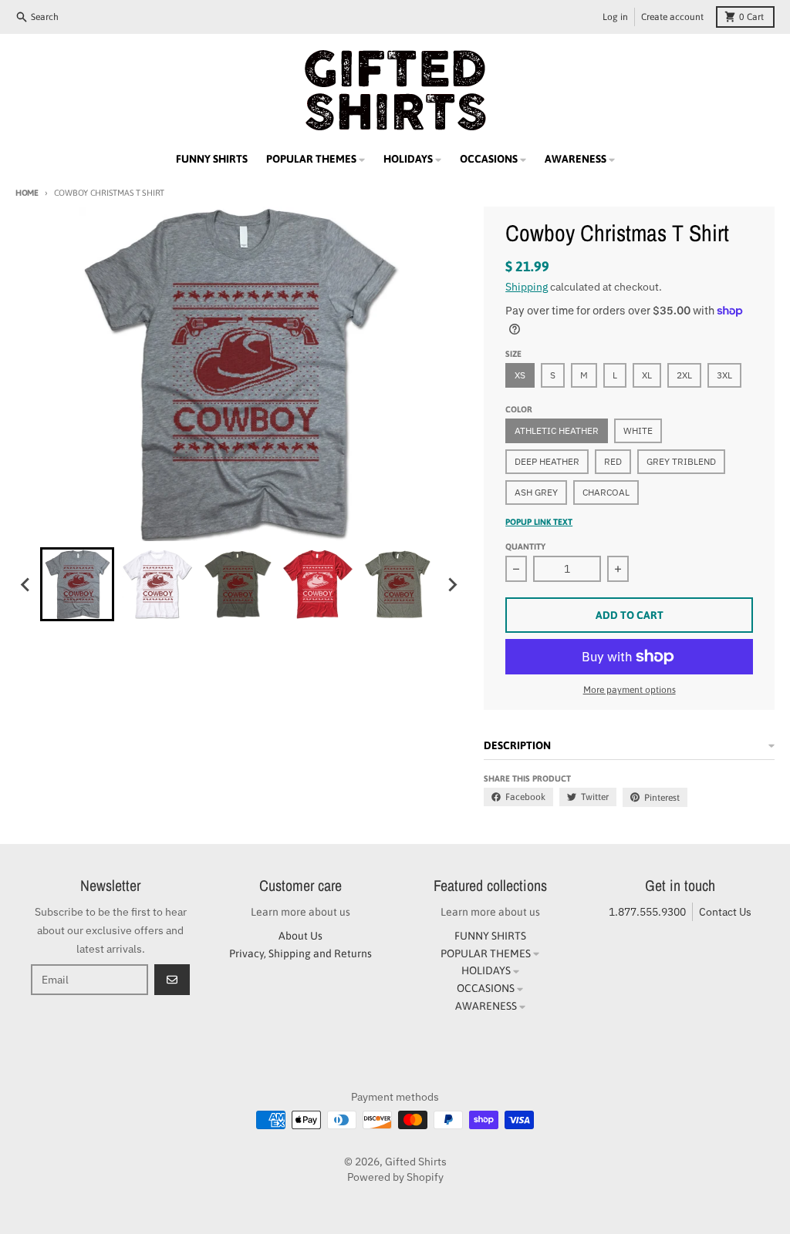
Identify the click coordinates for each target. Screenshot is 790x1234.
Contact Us (725, 912)
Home (27, 192)
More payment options (629, 689)
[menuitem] (77, 584)
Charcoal (606, 492)
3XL (724, 375)
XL (647, 375)
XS (520, 375)
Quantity (525, 546)
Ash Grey (536, 492)
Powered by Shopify (395, 1177)
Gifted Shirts (416, 1161)
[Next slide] (451, 584)
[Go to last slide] (26, 584)
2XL (684, 375)
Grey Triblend (681, 461)
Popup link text (538, 521)
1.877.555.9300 (647, 912)
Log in (615, 17)
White (638, 430)
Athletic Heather (557, 430)
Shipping (526, 287)
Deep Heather (547, 461)
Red (613, 461)
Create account (672, 17)
